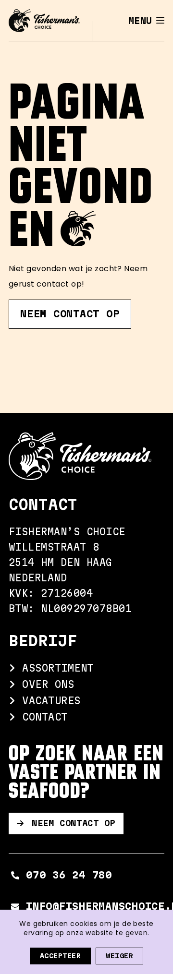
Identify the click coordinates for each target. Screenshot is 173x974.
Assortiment (55, 667)
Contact (42, 716)
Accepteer (60, 956)
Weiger (119, 956)
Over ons (45, 684)
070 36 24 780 (69, 874)
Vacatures (48, 700)
